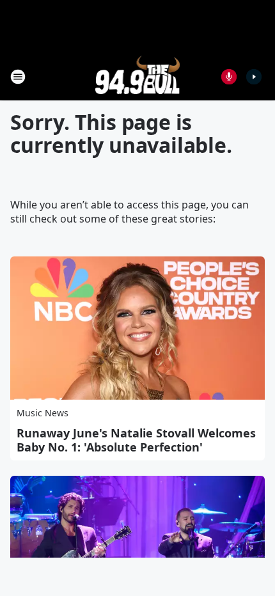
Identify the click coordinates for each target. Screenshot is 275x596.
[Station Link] (137, 76)
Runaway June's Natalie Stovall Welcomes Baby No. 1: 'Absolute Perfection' (136, 440)
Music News (42, 413)
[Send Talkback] (229, 76)
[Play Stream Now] (254, 76)
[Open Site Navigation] (18, 76)
